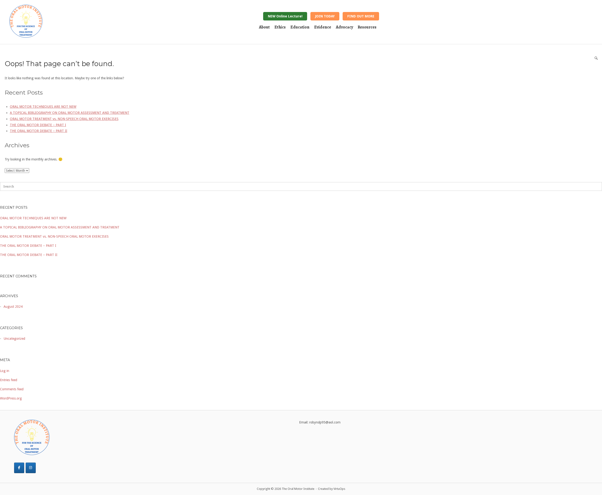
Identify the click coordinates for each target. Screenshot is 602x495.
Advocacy (344, 27)
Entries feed (8, 380)
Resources (367, 27)
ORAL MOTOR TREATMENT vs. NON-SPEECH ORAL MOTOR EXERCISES (54, 236)
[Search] (596, 58)
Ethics (280, 27)
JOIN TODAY (325, 16)
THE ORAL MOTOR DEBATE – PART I (28, 246)
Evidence (322, 27)
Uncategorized (14, 338)
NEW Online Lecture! (285, 16)
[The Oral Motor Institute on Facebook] (19, 468)
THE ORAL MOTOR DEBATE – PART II (28, 255)
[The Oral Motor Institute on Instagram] (31, 468)
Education (299, 27)
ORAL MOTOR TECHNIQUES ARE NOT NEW (33, 218)
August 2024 (13, 306)
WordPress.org (11, 398)
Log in (4, 371)
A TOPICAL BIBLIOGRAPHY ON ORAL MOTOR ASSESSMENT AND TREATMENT (59, 227)
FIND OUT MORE (360, 16)
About (264, 27)
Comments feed (12, 389)
